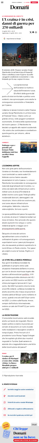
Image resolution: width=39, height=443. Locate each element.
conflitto (25, 274)
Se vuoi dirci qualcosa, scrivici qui (20, 415)
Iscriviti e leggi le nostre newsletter (21, 389)
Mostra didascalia (19, 54)
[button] (30, 32)
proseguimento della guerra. (13, 228)
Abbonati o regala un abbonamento (20, 409)
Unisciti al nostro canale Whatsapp (20, 402)
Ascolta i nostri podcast (16, 396)
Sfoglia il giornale (17, 2)
